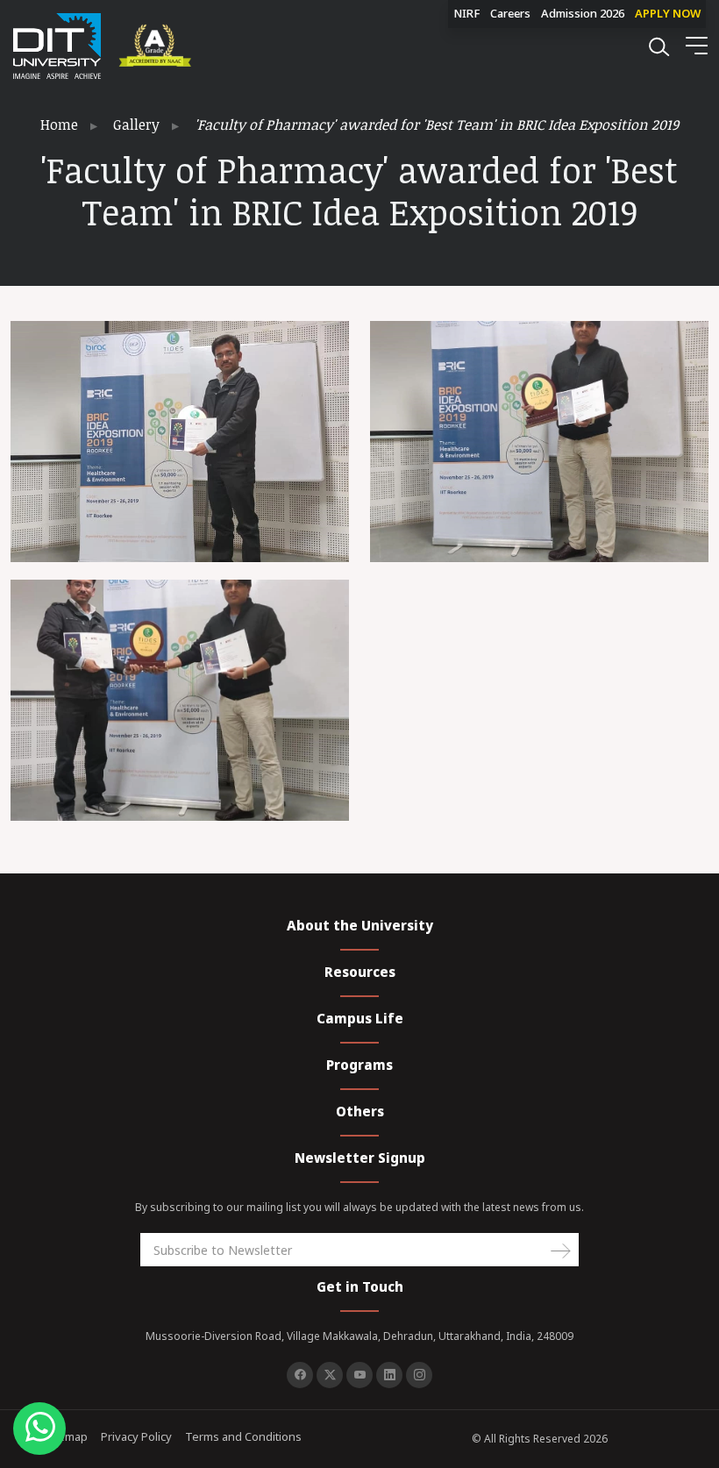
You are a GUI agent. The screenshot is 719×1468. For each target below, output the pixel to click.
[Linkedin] (389, 1375)
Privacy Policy (136, 1436)
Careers (510, 13)
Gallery (136, 124)
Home (59, 124)
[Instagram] (419, 1375)
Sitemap (66, 1436)
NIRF (466, 13)
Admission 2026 (582, 13)
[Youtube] (359, 1375)
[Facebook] (300, 1375)
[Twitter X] (330, 1375)
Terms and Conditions (243, 1436)
